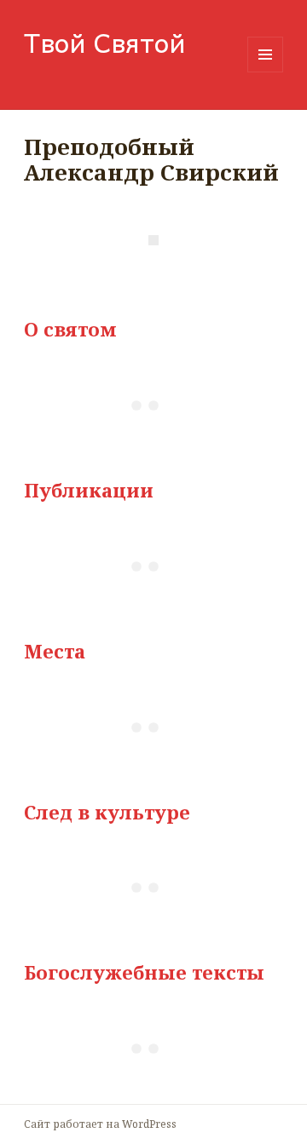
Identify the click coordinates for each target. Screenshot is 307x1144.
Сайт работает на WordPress (100, 1124)
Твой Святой (105, 42)
